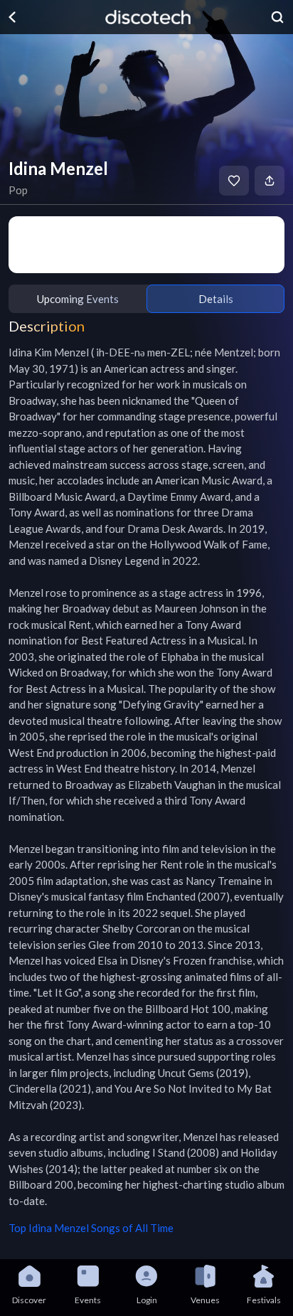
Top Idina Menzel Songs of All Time (91, 1227)
